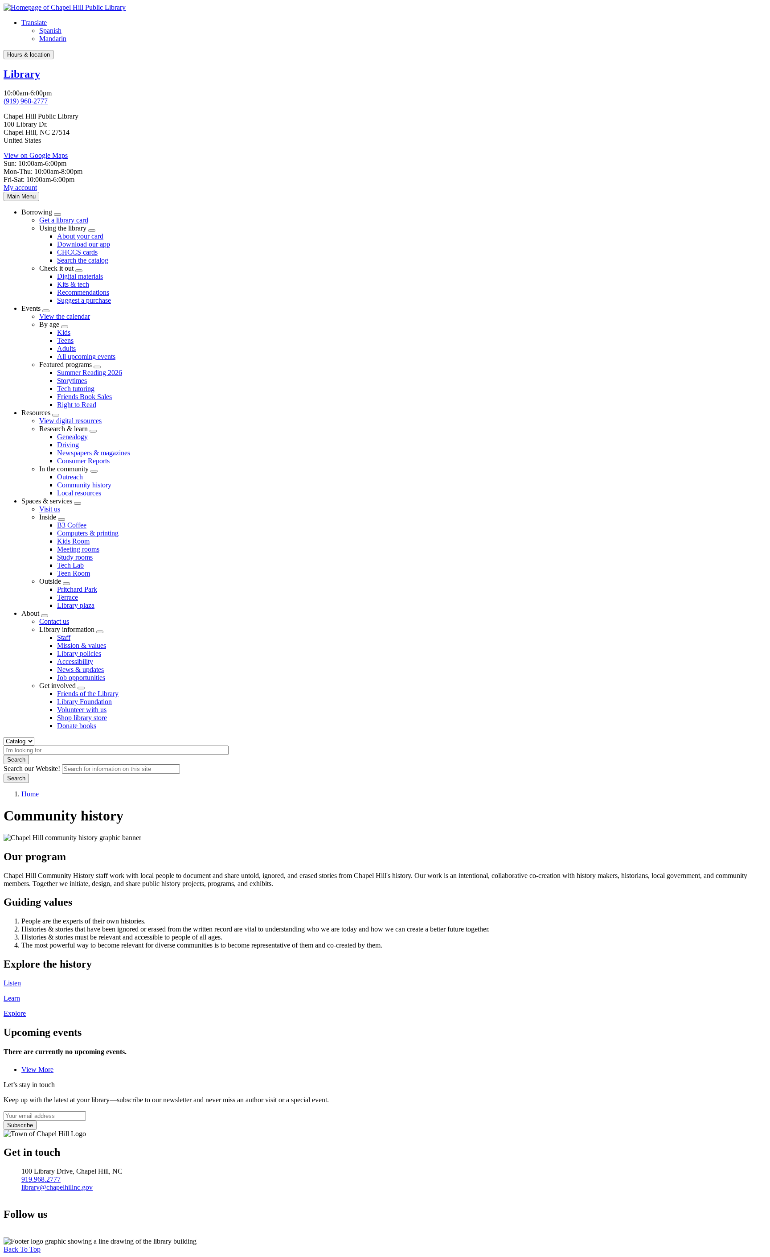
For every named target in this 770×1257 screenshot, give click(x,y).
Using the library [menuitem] (62, 228)
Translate (34, 22)
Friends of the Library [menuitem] (88, 693)
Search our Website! (32, 768)
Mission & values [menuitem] (81, 645)
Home (30, 794)
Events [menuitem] (31, 308)
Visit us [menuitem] (49, 509)
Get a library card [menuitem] (63, 220)
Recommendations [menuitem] (83, 292)
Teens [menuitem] (65, 340)
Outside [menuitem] (50, 581)
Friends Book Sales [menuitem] (84, 396)
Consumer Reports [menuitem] (83, 461)
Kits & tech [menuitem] (73, 284)
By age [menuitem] (49, 324)
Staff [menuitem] (63, 637)
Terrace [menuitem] (67, 597)
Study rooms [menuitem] (75, 557)
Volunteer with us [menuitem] (81, 709)
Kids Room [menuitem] (73, 541)
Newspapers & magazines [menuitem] (93, 453)
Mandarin (52, 38)
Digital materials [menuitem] (80, 276)
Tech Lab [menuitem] (70, 565)
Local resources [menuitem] (79, 493)
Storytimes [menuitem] (72, 380)
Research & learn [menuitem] (63, 429)
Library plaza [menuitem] (75, 605)
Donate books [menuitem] (76, 725)
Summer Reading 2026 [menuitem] (89, 372)
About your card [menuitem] (80, 236)
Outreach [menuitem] (70, 477)
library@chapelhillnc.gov (57, 1187)
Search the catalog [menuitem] (82, 260)
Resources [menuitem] (35, 412)
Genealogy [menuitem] (72, 437)
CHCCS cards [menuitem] (77, 252)
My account (20, 187)
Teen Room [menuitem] (73, 573)
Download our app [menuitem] (83, 244)
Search (16, 759)
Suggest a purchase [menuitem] (84, 300)
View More (37, 1069)
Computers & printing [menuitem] (88, 533)
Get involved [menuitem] (57, 685)
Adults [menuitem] (66, 348)
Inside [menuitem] (47, 517)
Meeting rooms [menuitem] (78, 549)
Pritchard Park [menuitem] (77, 589)
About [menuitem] (30, 613)
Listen (12, 983)
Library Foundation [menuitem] (84, 701)
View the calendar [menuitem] (64, 316)
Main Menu (21, 196)
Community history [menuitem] (84, 485)
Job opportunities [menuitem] (81, 677)
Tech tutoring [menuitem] (75, 388)
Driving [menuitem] (68, 445)
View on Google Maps (36, 155)
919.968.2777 (41, 1179)
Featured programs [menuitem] (65, 364)
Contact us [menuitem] (54, 621)
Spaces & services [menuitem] (46, 501)
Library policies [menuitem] (79, 653)
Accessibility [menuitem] (75, 661)
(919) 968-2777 (26, 101)
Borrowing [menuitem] (36, 212)
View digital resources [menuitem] (70, 420)
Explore (15, 1013)
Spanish (50, 30)
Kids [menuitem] (63, 332)
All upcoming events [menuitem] (86, 356)
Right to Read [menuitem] (76, 404)
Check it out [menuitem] (56, 268)
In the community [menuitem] (64, 469)
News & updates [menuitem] (80, 669)
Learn (12, 998)
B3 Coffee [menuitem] (71, 525)
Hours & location (28, 54)
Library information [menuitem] (66, 629)
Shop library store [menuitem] (82, 717)
